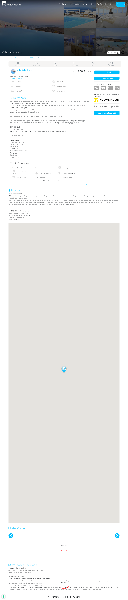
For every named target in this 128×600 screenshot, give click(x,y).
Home (12, 58)
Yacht (85, 4)
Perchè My (63, 4)
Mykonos (33, 58)
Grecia (27, 58)
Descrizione (36, 65)
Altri (87, 184)
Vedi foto (18, 65)
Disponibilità (74, 65)
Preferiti (102, 4)
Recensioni (111, 65)
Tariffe (93, 65)
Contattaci (121, 4)
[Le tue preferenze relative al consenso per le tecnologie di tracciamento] (3, 596)
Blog (92, 4)
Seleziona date (106, 78)
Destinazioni (75, 4)
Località (55, 65)
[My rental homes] (15, 4)
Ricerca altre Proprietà (107, 113)
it (110, 4)
